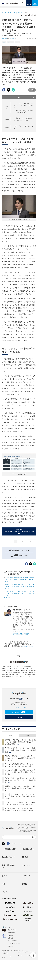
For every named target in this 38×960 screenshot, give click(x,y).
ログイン (20, 717)
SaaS (4, 42)
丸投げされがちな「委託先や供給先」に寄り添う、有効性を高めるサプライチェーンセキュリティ (19, 593)
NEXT (31, 541)
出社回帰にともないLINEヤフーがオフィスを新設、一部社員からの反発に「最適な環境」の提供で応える (20, 796)
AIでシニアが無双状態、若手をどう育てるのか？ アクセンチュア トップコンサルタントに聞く (20, 765)
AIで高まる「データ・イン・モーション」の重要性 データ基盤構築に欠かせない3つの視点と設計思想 (20, 750)
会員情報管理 (11, 932)
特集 (3, 884)
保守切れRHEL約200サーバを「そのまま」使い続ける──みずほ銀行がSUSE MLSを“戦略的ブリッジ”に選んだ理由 (20, 742)
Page (7, 119)
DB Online (25, 857)
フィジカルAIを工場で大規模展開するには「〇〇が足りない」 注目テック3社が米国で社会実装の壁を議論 (20, 772)
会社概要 (10, 938)
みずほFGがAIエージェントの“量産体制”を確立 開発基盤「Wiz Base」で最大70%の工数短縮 (20, 809)
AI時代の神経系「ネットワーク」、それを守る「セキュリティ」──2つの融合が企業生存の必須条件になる (20, 758)
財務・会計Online (8, 865)
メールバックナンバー (20, 707)
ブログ (4, 892)
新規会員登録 (19, 712)
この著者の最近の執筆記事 (21, 634)
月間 (27, 735)
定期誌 (24, 884)
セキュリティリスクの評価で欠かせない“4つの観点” (24, 111)
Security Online (7, 857)
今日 (10, 735)
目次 (19, 97)
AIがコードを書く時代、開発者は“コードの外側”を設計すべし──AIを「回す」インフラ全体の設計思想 (20, 780)
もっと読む (7, 597)
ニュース (25, 865)
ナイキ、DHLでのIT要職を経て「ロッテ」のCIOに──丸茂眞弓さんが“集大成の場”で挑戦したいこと (20, 803)
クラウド (18, 42)
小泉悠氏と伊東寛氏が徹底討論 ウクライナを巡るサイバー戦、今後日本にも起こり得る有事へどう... (19, 586)
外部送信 (10, 946)
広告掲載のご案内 (28, 849)
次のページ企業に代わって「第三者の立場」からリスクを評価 (19, 531)
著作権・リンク (12, 930)
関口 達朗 (12, 38)
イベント (25, 876)
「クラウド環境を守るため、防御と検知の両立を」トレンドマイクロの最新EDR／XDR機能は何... (19, 579)
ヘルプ (10, 927)
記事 (3, 876)
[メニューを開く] (3, 3)
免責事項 (10, 935)
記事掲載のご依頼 (10, 849)
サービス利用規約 (12, 940)
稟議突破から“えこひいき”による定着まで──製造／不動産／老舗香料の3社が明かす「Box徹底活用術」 (20, 788)
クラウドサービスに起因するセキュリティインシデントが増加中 (24, 105)
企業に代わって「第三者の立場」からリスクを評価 (23, 119)
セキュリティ (10, 42)
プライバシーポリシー (14, 943)
